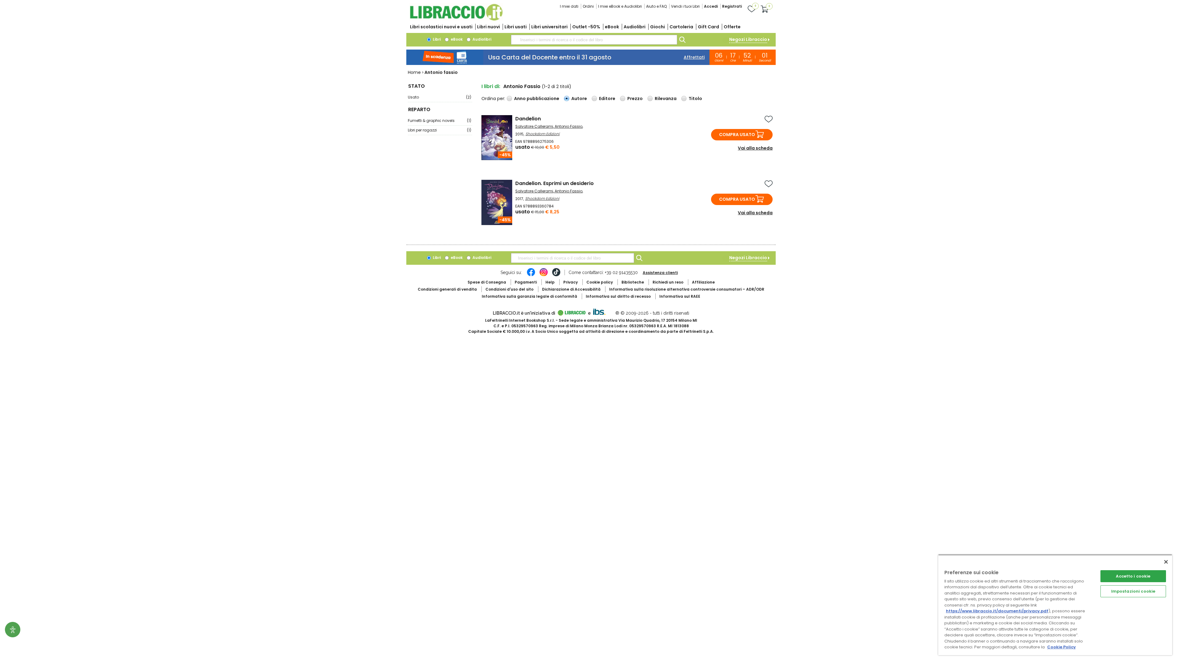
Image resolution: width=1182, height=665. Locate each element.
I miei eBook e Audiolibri (620, 6)
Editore (607, 98)
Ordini (588, 6)
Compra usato (737, 134)
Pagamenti (526, 282)
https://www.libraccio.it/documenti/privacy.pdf (997, 611)
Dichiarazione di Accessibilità (571, 289)
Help (550, 282)
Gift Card (708, 27)
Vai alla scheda (755, 148)
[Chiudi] (1166, 562)
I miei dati (569, 6)
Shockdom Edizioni (542, 133)
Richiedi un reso (668, 282)
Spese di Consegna (487, 282)
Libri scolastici (441, 27)
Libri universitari (549, 27)
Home (414, 72)
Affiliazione (703, 282)
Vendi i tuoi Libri (685, 6)
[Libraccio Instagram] (543, 275)
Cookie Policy (1061, 647)
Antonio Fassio (568, 126)
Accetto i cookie (1133, 576)
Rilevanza (666, 98)
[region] (1055, 604)
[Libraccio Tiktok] (556, 275)
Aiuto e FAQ (656, 6)
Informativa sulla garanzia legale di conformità (529, 296)
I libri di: (490, 86)
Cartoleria (681, 27)
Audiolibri (634, 27)
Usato (439, 97)
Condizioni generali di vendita (447, 289)
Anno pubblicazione (536, 98)
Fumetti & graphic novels (439, 120)
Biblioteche (632, 282)
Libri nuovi (488, 27)
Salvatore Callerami (534, 126)
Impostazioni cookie (1133, 591)
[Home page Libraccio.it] (456, 19)
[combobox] (594, 40)
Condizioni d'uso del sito (509, 289)
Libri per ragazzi (439, 130)
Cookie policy (599, 282)
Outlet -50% (586, 27)
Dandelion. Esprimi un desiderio (554, 183)
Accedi (711, 6)
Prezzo (635, 98)
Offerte (732, 27)
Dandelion (528, 118)
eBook (612, 27)
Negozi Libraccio (748, 39)
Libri (436, 39)
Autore (579, 98)
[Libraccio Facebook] (531, 275)
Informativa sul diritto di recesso (618, 296)
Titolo (695, 98)
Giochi (657, 27)
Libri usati (516, 27)
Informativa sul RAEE (679, 296)
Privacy (570, 282)
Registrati (732, 6)
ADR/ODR (686, 289)
